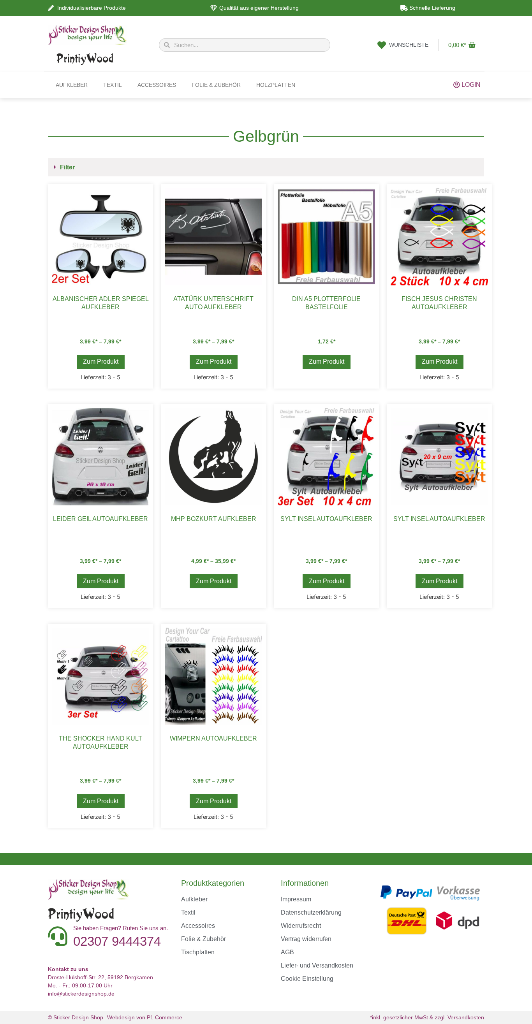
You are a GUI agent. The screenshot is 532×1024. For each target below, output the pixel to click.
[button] (266, 167)
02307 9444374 (117, 941)
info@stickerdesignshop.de (81, 994)
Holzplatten (275, 85)
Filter (67, 167)
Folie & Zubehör (216, 85)
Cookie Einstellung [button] (307, 978)
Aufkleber (72, 85)
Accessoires (156, 85)
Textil (112, 85)
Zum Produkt (100, 361)
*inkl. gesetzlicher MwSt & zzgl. (427, 1017)
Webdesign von (144, 1017)
